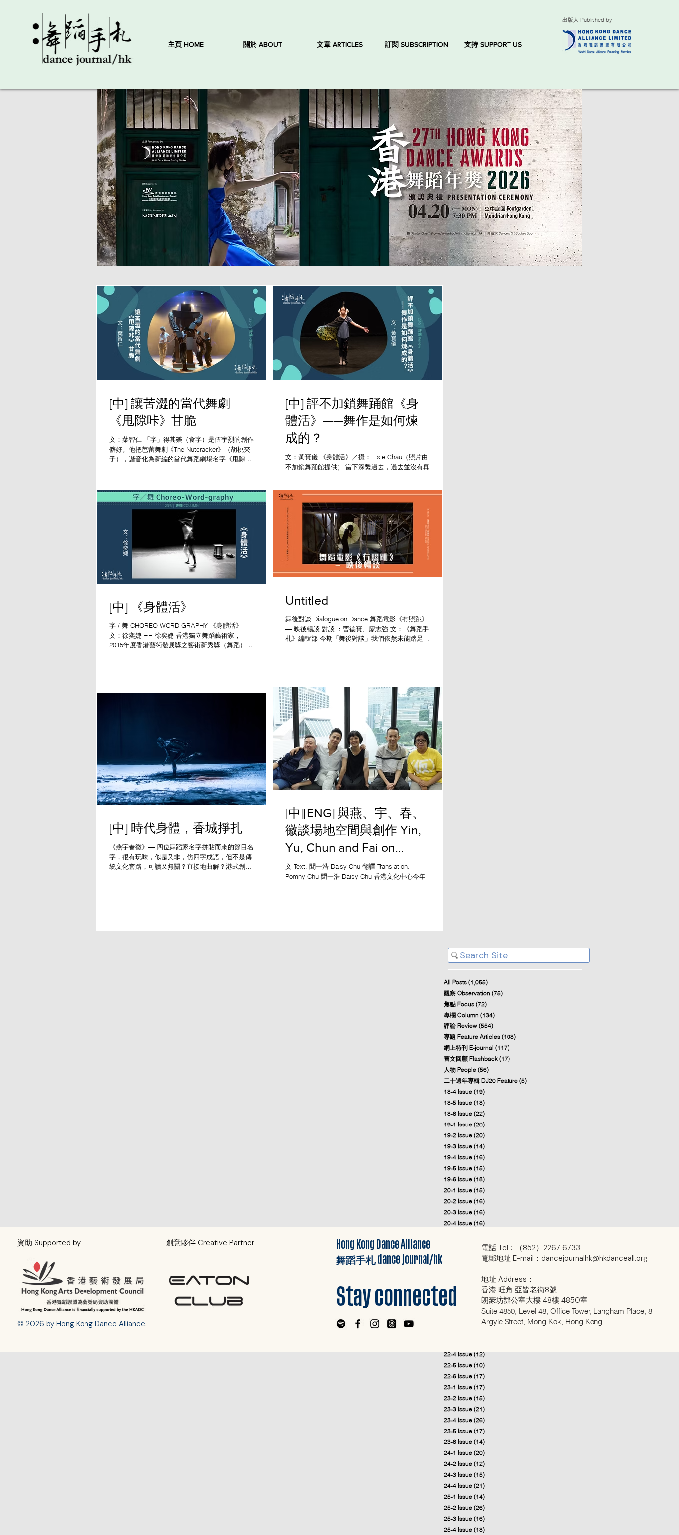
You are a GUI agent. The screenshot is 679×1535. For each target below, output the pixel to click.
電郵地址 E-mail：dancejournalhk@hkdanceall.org (564, 1258)
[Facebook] (358, 1324)
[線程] (392, 1324)
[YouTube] (409, 1324)
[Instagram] (375, 1324)
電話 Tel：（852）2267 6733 (530, 1248)
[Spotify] (341, 1324)
